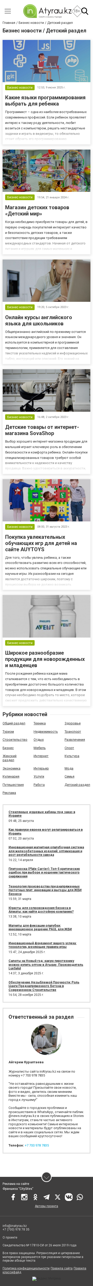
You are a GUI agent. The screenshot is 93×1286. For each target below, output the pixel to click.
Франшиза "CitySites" (18, 1189)
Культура (72, 756)
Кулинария (11, 776)
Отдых (39, 740)
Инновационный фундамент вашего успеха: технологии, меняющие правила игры (42, 945)
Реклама (9, 793)
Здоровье (73, 723)
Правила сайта (62, 1268)
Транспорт (73, 731)
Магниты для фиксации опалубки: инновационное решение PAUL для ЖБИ (40, 927)
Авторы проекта (46, 1206)
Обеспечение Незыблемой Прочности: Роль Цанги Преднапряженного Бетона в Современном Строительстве (44, 986)
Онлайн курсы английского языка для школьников (38, 320)
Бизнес (8, 748)
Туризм (8, 731)
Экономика (11, 768)
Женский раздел (10, 758)
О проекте (10, 1237)
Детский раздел (77, 785)
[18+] (47, 11)
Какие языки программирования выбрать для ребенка (45, 100)
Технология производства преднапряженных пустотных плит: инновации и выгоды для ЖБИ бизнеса (45, 890)
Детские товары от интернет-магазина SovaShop (42, 430)
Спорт (69, 748)
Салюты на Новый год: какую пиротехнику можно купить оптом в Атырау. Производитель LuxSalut (46, 964)
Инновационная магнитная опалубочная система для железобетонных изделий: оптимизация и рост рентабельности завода (46, 851)
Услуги (39, 776)
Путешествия (13, 785)
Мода (69, 768)
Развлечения (75, 740)
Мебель (40, 748)
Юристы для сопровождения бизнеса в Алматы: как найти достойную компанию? (41, 909)
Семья (69, 776)
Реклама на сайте (16, 1184)
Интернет (41, 756)
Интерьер (41, 768)
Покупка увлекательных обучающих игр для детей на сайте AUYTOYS (41, 543)
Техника (40, 723)
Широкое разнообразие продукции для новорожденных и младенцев (45, 659)
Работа (39, 785)
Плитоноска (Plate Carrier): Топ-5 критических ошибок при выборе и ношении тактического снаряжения (44, 872)
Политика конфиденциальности (26, 1268)
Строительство (15, 740)
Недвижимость (46, 731)
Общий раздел (14, 723)
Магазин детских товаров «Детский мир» (37, 210)
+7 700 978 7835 (37, 1145)
